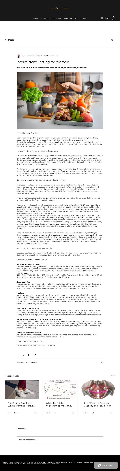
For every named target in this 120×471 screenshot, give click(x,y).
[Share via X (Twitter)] (23, 355)
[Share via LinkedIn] (29, 355)
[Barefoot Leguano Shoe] (22, 389)
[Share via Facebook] (18, 355)
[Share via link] (35, 355)
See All (112, 376)
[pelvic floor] (98, 389)
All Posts (9, 40)
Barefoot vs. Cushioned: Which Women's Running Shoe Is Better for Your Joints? (21, 404)
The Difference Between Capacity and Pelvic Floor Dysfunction (97, 404)
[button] (113, 18)
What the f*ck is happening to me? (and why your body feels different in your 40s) (58, 404)
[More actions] (102, 56)
